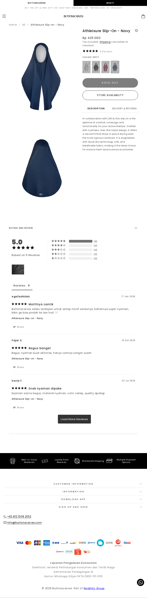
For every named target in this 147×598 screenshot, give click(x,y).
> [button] (74, 419)
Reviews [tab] (19, 285)
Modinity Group (94, 588)
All (23, 25)
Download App (73, 499)
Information (73, 492)
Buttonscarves (37, 3)
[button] (4, 16)
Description (96, 108)
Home (13, 25)
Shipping (105, 41)
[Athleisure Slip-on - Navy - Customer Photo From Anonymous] (18, 269)
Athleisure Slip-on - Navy (27, 318)
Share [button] (20, 326)
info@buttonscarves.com (24, 522)
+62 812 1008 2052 (19, 516)
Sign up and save (73, 507)
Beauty (110, 3)
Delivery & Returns (124, 108)
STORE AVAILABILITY (110, 95)
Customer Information (74, 484)
